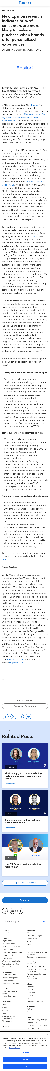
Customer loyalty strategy (37, 1019)
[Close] (47, 1034)
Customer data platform (11, 946)
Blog (29, 941)
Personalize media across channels (36, 975)
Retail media (7, 958)
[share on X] (5, 911)
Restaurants (6, 1001)
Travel (4, 1007)
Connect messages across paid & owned (37, 958)
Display (5, 1029)
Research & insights (34, 935)
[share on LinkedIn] (13, 911)
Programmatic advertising (37, 1025)
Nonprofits (6, 1013)
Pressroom (31, 992)
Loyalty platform (8, 949)
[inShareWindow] (21, 716)
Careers (30, 998)
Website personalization (11, 961)
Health (4, 998)
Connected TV (32, 1022)
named (33, 236)
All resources (32, 932)
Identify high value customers (34, 962)
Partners (30, 1009)
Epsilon (35, 104)
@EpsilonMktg (16, 662)
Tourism (5, 1010)
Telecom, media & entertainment (9, 1017)
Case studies (32, 938)
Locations (30, 995)
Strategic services (8, 955)
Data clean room (8, 943)
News (29, 944)
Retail (4, 1004)
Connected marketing (10, 983)
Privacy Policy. (14, 1048)
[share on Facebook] (20, 911)
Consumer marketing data (12, 952)
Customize (25, 1052)
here (4, 559)
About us (30, 986)
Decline (25, 1059)
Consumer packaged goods (10, 992)
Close (25, 1066)
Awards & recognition (35, 1001)
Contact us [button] (25, 900)
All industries (7, 1021)
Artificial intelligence (10, 977)
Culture (30, 989)
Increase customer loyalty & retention (37, 970)
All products (7, 966)
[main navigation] (3, 3)
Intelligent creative (9, 980)
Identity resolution (9, 974)
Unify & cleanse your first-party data (37, 953)
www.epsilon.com (15, 659)
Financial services (9, 996)
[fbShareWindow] (6, 716)
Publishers (31, 1012)
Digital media (7, 940)
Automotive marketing (10, 964)
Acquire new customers (36, 966)
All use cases (32, 978)
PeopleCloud (7, 932)
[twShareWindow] (13, 716)
